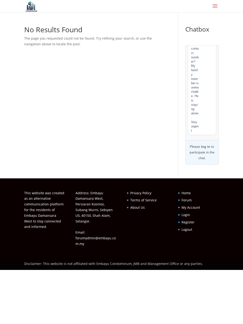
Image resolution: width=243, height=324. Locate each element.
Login (186, 215)
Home (186, 193)
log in (205, 146)
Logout (187, 229)
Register (188, 222)
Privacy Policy (140, 193)
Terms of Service (143, 200)
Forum (187, 200)
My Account (191, 207)
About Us (137, 207)
